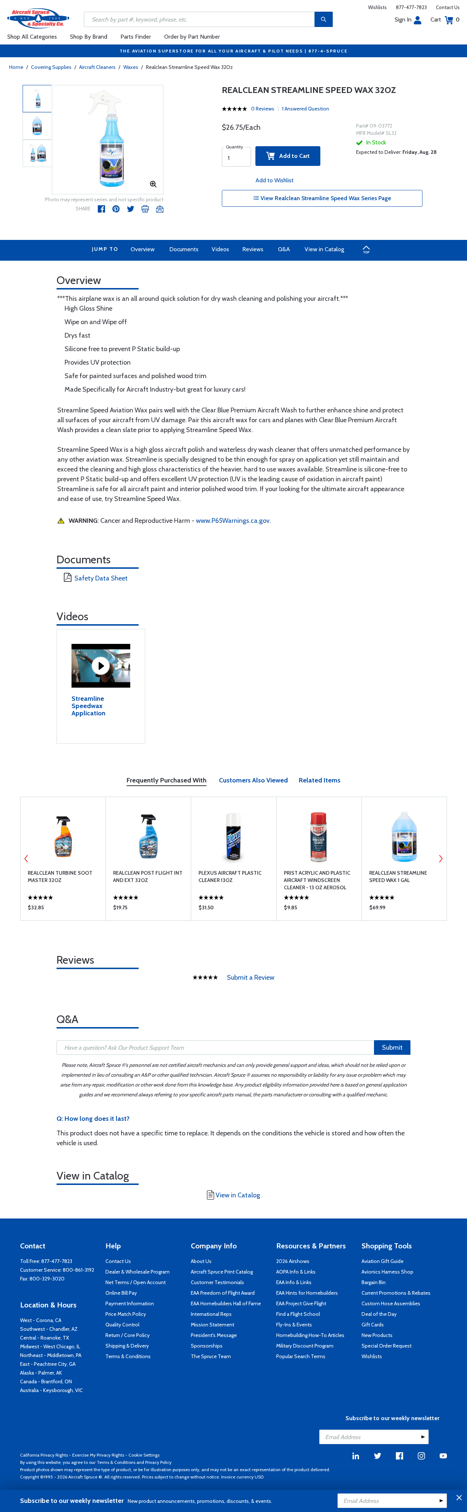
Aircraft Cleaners (97, 67)
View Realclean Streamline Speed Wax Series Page (325, 198)
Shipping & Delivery (127, 1345)
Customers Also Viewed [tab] (253, 780)
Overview (143, 249)
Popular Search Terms (300, 1356)
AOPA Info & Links (296, 1271)
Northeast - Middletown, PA (50, 1355)
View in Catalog (324, 249)
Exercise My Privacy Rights (98, 1455)
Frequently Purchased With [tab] (167, 780)
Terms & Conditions (128, 1356)
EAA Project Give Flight (301, 1303)
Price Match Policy (125, 1314)
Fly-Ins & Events (294, 1324)
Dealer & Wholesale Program (137, 1271)
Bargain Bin (374, 1282)
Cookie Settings (143, 1455)
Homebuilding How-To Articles (310, 1335)
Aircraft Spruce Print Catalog (222, 1271)
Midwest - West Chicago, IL (50, 1346)
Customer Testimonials (217, 1282)
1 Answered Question (305, 108)
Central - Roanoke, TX (44, 1337)
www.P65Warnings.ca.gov (233, 520)
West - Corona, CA (40, 1320)
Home (16, 67)
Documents (183, 249)
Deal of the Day (379, 1314)
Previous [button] (26, 858)
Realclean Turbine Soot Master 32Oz (60, 876)
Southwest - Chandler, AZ (49, 1329)
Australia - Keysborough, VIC (51, 1390)
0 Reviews (262, 108)
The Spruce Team (211, 1356)
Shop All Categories (32, 36)
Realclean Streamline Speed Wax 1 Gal (398, 876)
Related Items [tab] (319, 780)
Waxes (130, 67)
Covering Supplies (51, 67)
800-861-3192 (78, 1270)
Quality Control (122, 1324)
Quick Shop (63, 909)
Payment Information (129, 1303)
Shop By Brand (88, 36)
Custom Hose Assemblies (391, 1303)
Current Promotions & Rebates (396, 1293)
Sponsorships (207, 1345)
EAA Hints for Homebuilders (307, 1293)
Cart (445, 19)
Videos (220, 249)
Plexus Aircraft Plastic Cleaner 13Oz (230, 876)
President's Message (214, 1335)
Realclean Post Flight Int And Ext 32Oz (147, 876)
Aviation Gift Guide (383, 1261)
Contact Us (448, 7)
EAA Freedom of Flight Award (223, 1293)
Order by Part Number (192, 36)
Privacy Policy (158, 1462)
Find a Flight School (298, 1314)
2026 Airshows (292, 1261)
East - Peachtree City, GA (48, 1364)
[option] (107, 140)
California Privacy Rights (44, 1455)
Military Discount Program (304, 1345)
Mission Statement (212, 1324)
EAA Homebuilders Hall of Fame (226, 1303)
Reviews (252, 249)
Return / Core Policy (127, 1335)
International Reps (211, 1314)
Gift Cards (373, 1324)
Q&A (284, 249)
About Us (201, 1261)
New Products (377, 1335)
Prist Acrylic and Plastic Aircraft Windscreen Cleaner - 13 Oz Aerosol (317, 880)
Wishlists (377, 7)
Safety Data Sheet (101, 578)
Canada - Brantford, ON (46, 1381)
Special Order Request (387, 1345)
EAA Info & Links (294, 1282)
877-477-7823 (411, 7)
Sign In (403, 19)
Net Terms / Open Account (135, 1282)
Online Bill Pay (121, 1293)
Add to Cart (292, 155)
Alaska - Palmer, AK (41, 1372)
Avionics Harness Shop (387, 1271)
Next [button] (441, 858)
